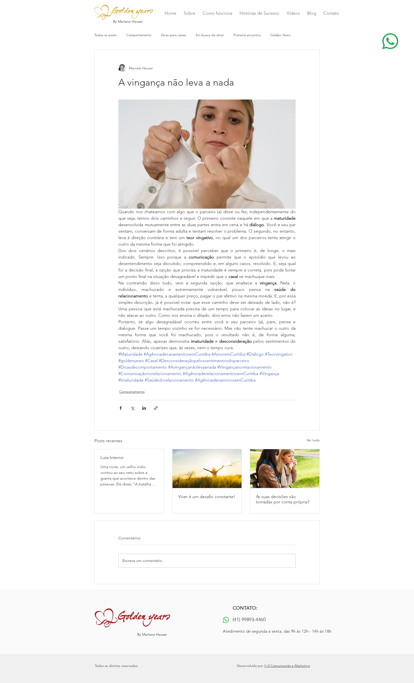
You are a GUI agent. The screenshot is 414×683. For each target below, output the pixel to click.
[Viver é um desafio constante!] (207, 468)
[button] (390, 41)
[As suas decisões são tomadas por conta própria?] (284, 468)
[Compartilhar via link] (156, 408)
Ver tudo (313, 440)
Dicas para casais (173, 35)
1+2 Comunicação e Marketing (287, 666)
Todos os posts (105, 35)
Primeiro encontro (247, 35)
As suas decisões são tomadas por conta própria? (282, 499)
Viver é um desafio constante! (206, 496)
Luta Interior (112, 457)
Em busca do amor (210, 35)
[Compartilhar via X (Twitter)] (132, 408)
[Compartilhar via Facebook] (120, 408)
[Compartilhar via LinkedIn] (144, 408)
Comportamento (138, 35)
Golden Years (280, 35)
